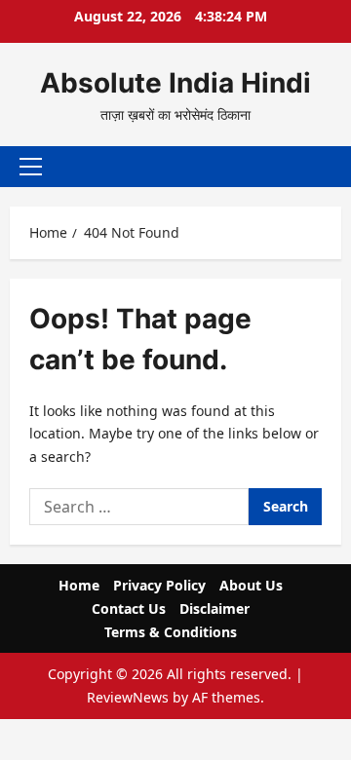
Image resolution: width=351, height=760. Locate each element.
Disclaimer (214, 608)
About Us (251, 585)
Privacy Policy (159, 585)
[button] (31, 166)
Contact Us (129, 608)
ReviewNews (128, 697)
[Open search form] (317, 166)
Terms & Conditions (170, 632)
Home (78, 585)
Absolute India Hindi (175, 82)
